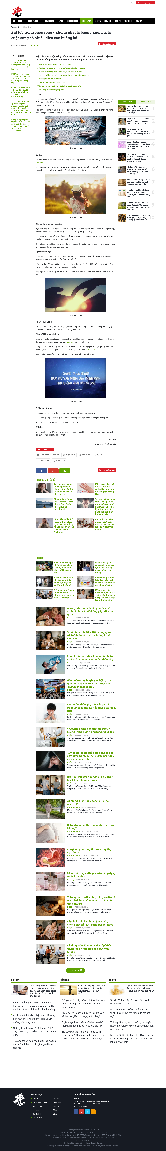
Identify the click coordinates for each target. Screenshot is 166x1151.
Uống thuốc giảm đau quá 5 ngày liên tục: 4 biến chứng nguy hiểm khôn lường (104, 567)
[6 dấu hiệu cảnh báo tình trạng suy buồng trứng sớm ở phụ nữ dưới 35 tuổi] (50, 737)
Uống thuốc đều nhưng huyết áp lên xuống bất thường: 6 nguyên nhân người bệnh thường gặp (105, 595)
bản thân (86, 455)
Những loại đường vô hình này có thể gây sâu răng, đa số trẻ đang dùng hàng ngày (35, 1031)
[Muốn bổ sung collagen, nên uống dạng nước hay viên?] (50, 881)
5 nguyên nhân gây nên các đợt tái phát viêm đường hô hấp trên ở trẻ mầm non (91, 707)
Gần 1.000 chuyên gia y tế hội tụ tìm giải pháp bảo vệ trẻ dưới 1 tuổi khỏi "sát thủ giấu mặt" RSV (89, 683)
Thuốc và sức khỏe (34, 21)
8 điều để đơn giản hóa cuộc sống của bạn (54, 64)
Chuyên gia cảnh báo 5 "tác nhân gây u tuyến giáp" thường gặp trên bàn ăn (138, 217)
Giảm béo (107, 21)
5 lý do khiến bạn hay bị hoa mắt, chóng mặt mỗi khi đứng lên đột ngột (90, 923)
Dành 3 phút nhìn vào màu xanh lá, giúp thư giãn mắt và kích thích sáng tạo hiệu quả (139, 132)
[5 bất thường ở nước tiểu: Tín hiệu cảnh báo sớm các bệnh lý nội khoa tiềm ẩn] (85, 581)
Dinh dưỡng (49, 21)
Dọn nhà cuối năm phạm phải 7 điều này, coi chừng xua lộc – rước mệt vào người (104, 524)
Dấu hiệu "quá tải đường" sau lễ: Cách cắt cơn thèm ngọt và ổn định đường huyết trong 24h (137, 157)
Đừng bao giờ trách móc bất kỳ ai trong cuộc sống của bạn (61, 68)
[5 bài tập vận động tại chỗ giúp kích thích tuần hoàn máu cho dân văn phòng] (50, 954)
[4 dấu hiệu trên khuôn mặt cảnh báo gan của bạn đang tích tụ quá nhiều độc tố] (122, 121)
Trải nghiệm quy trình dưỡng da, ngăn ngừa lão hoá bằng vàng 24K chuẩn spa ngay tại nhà (131, 1025)
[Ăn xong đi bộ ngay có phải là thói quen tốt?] (50, 809)
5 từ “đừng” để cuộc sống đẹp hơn (50, 89)
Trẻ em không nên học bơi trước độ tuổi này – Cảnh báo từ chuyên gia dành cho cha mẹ (34, 1044)
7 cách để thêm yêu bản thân (49, 79)
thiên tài (91, 350)
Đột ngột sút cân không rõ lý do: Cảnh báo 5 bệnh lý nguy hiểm (90, 778)
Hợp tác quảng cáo (145, 3)
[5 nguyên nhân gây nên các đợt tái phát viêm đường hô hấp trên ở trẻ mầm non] (50, 713)
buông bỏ (60, 461)
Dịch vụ (118, 21)
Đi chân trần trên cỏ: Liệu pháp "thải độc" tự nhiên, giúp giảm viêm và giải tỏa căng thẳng (138, 206)
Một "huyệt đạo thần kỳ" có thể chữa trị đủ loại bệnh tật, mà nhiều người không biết (20, 78)
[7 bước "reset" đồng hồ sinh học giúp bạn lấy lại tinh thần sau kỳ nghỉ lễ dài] (122, 182)
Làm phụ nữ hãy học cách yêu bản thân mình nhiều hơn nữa (63, 75)
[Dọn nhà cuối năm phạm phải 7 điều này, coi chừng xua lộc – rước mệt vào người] (85, 523)
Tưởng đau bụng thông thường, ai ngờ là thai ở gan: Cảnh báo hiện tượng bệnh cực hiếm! (139, 145)
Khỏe (21, 21)
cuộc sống (70, 455)
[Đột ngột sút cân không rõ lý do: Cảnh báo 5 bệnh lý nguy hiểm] (50, 785)
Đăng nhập (128, 21)
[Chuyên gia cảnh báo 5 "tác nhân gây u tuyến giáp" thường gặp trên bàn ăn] (122, 218)
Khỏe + (70, 618)
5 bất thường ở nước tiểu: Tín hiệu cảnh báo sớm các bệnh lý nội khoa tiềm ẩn (105, 581)
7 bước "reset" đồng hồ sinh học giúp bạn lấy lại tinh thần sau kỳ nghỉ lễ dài (138, 182)
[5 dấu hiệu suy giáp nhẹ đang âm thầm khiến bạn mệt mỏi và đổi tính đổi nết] (44, 581)
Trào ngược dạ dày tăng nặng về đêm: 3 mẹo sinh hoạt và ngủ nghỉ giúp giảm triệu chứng (91, 900)
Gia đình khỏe (72, 21)
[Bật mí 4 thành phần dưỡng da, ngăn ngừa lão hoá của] (117, 990)
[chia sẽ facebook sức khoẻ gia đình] (76, 1112)
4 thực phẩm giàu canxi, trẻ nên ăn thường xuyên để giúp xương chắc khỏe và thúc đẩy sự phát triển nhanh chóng (34, 1006)
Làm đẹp (61, 21)
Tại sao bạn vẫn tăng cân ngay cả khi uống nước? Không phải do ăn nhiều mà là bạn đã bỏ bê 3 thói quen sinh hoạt (83, 1035)
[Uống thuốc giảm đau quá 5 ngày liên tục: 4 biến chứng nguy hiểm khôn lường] (85, 566)
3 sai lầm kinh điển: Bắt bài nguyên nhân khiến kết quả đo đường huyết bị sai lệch (90, 635)
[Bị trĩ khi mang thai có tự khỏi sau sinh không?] (50, 833)
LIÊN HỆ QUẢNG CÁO (84, 1094)
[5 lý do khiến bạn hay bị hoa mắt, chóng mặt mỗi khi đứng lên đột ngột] (50, 930)
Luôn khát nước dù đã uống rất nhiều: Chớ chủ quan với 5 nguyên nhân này (90, 658)
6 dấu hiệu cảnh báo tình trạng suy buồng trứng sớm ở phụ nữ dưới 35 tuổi (91, 730)
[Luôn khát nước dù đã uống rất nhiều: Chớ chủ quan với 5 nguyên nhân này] (50, 664)
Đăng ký (139, 21)
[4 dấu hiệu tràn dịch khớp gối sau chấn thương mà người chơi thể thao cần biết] (44, 566)
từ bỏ (99, 455)
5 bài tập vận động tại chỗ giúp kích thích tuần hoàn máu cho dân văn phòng (89, 948)
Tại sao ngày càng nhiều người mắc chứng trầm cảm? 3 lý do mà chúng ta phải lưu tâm (20, 64)
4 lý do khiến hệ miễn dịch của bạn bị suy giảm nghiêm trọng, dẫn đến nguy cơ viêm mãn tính (90, 756)
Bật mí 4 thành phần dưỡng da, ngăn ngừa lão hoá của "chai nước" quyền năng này (140, 988)
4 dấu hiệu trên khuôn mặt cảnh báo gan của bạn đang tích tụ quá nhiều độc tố (138, 121)
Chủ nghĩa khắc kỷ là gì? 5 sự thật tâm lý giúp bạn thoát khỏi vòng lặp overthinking (20, 92)
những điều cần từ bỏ (49, 455)
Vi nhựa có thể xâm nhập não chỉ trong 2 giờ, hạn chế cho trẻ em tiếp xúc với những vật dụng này (35, 1019)
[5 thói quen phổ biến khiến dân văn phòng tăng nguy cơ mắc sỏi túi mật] (44, 594)
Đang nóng (146, 102)
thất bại (70, 342)
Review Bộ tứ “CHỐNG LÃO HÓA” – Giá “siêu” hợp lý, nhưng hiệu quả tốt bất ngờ (132, 1013)
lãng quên (44, 461)
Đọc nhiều (127, 102)
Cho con (98, 21)
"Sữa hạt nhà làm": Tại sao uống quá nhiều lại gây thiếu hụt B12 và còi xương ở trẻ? (138, 193)
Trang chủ (15, 27)
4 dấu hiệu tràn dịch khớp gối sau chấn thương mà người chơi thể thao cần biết (63, 567)
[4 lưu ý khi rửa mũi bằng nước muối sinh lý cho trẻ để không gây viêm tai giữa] (50, 616)
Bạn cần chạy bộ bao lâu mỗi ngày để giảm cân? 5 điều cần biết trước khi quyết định (91, 989)
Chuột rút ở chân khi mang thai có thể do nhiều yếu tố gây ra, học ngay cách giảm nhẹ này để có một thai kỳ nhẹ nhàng (43, 990)
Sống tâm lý (86, 21)
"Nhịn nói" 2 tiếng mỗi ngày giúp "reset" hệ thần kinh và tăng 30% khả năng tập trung (139, 170)
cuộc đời (39, 163)
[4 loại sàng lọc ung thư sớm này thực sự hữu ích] (50, 857)
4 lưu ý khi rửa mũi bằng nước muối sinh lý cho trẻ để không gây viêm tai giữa (90, 611)
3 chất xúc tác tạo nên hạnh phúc (51, 82)
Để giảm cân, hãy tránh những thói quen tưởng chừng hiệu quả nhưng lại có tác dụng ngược (83, 1003)
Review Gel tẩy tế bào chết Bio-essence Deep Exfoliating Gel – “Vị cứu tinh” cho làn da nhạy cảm (131, 1038)
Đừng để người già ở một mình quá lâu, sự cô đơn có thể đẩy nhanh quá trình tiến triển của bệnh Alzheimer (20, 125)
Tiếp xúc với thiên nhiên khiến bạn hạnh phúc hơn (59, 86)
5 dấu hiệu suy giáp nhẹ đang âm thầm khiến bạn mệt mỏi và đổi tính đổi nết (63, 581)
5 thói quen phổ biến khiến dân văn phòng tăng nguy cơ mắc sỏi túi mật (64, 594)
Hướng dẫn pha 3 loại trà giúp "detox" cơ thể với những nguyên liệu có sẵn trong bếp (138, 109)
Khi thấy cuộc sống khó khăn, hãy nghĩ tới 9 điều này (59, 71)
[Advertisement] (96, 11)
